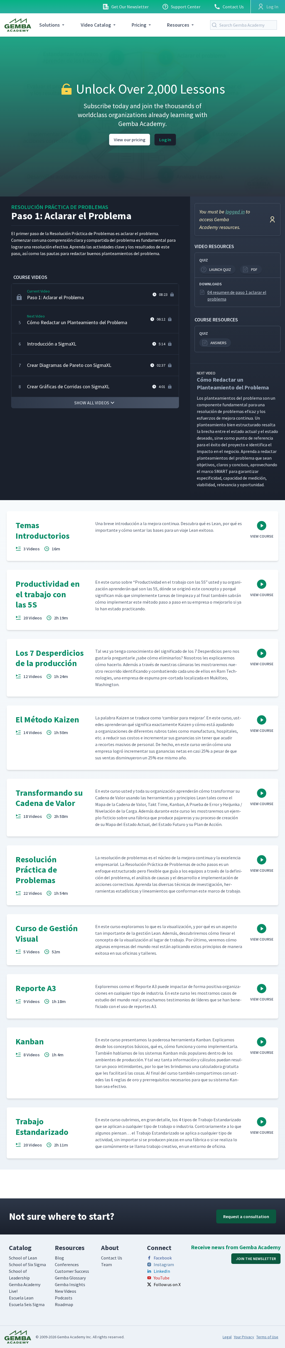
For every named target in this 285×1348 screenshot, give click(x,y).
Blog (59, 1258)
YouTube (161, 1278)
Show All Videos (91, 402)
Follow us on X (167, 1284)
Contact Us (233, 6)
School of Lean (23, 1258)
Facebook (163, 1258)
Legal (227, 1336)
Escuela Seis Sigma (27, 1304)
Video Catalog (96, 25)
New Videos (65, 1291)
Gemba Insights (70, 1284)
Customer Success (72, 1271)
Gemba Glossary (70, 1278)
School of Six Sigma (27, 1264)
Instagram (164, 1264)
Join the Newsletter (256, 1258)
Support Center (185, 6)
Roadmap (64, 1304)
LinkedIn (162, 1271)
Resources (178, 25)
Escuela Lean (21, 1298)
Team (106, 1264)
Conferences (67, 1264)
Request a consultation (246, 1216)
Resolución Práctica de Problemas (59, 206)
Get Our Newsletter (130, 6)
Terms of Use (267, 1336)
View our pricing (129, 139)
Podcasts (63, 1298)
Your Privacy (244, 1336)
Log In (165, 139)
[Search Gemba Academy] (215, 25)
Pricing (139, 25)
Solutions (49, 25)
